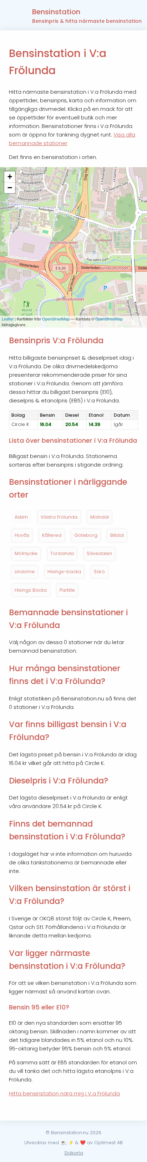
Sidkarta (73, 1153)
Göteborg (85, 535)
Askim (21, 517)
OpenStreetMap (56, 319)
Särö (99, 572)
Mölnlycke (26, 553)
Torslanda (62, 553)
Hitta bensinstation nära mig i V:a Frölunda (64, 1093)
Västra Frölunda (59, 517)
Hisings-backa (64, 572)
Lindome (25, 572)
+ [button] (9, 176)
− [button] (9, 187)
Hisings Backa (31, 590)
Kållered (51, 535)
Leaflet (8, 319)
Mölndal (99, 517)
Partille (67, 590)
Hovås (22, 535)
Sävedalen (99, 553)
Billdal (117, 535)
